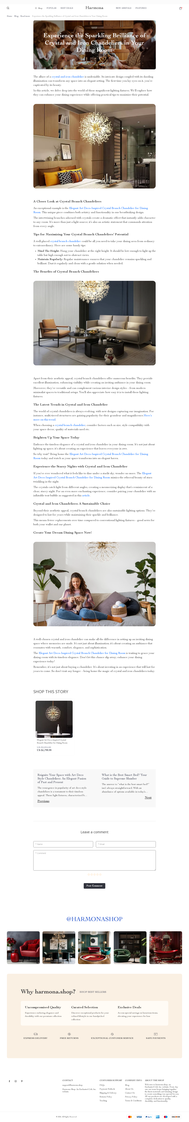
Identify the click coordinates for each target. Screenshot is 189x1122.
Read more (25, 16)
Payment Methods (107, 1089)
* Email (101, 844)
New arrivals (123, 8)
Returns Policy (106, 1097)
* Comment (40, 853)
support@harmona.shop (72, 1085)
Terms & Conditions (133, 1101)
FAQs (102, 1085)
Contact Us (130, 1093)
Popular (51, 8)
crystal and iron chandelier (68, 77)
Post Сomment (94, 886)
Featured (141, 8)
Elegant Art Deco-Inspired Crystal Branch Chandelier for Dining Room (82, 653)
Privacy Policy (131, 1097)
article (86, 495)
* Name (39, 844)
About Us (129, 1089)
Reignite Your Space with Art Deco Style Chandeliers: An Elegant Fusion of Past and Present (61, 779)
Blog (16, 16)
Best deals (67, 8)
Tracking (103, 1101)
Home (9, 16)
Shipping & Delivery (108, 1093)
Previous (43, 801)
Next (148, 797)
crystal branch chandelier (65, 241)
